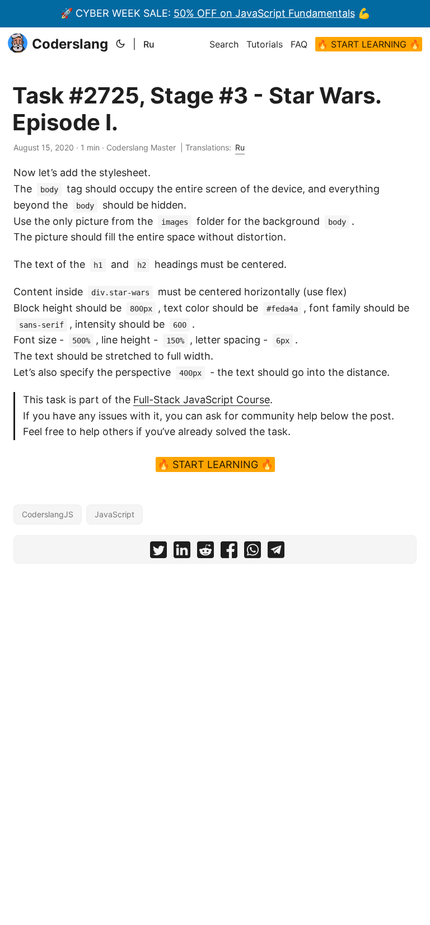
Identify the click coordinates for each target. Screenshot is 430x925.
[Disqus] (215, 711)
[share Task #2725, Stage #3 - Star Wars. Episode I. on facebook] (229, 552)
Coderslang (70, 44)
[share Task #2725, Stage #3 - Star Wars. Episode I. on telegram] (276, 552)
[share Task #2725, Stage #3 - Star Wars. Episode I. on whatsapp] (252, 552)
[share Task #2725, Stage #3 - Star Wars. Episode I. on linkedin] (182, 552)
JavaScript (114, 514)
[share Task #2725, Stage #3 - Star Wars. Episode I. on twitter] (158, 552)
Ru (149, 44)
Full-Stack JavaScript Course (201, 399)
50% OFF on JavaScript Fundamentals (264, 13)
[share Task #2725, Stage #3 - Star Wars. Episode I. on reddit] (205, 552)
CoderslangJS (47, 514)
